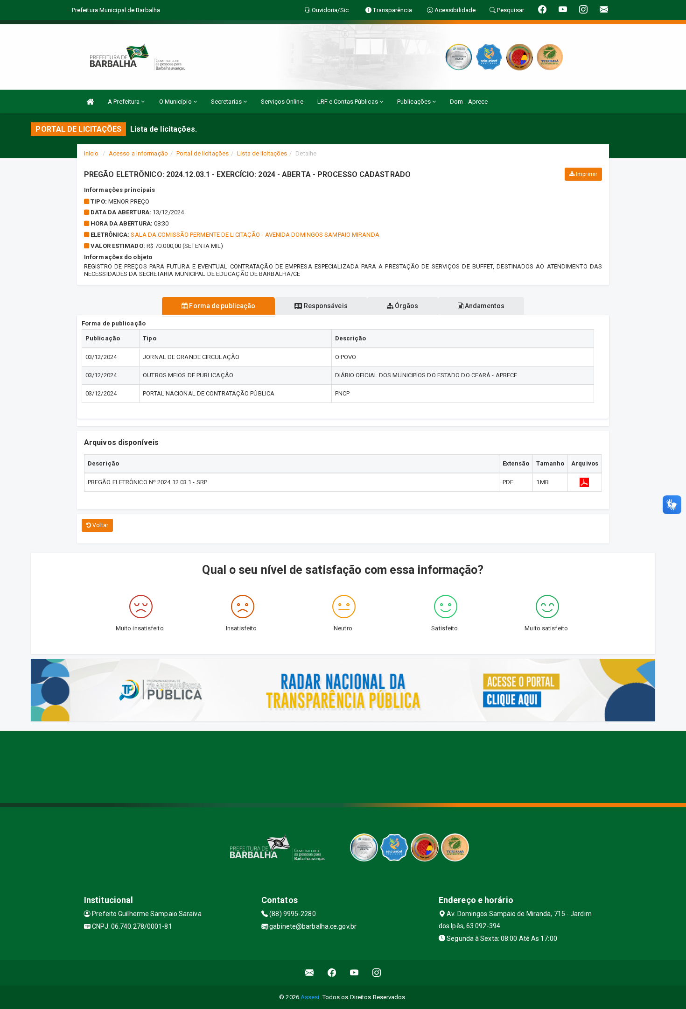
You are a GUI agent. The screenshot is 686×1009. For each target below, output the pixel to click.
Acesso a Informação (138, 153)
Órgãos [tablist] (406, 306)
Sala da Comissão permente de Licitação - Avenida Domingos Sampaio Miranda (255, 234)
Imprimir (585, 174)
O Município (176, 101)
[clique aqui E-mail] (309, 973)
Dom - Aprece (469, 101)
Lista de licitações (262, 153)
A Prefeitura (124, 101)
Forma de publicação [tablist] (221, 306)
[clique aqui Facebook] (332, 973)
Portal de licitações (202, 153)
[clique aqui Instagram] (377, 973)
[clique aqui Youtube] (354, 973)
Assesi (310, 997)
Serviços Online (282, 101)
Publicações (414, 101)
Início (91, 153)
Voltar (99, 525)
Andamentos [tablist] (483, 306)
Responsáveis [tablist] (324, 306)
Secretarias (227, 101)
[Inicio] (90, 101)
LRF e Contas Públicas (348, 101)
